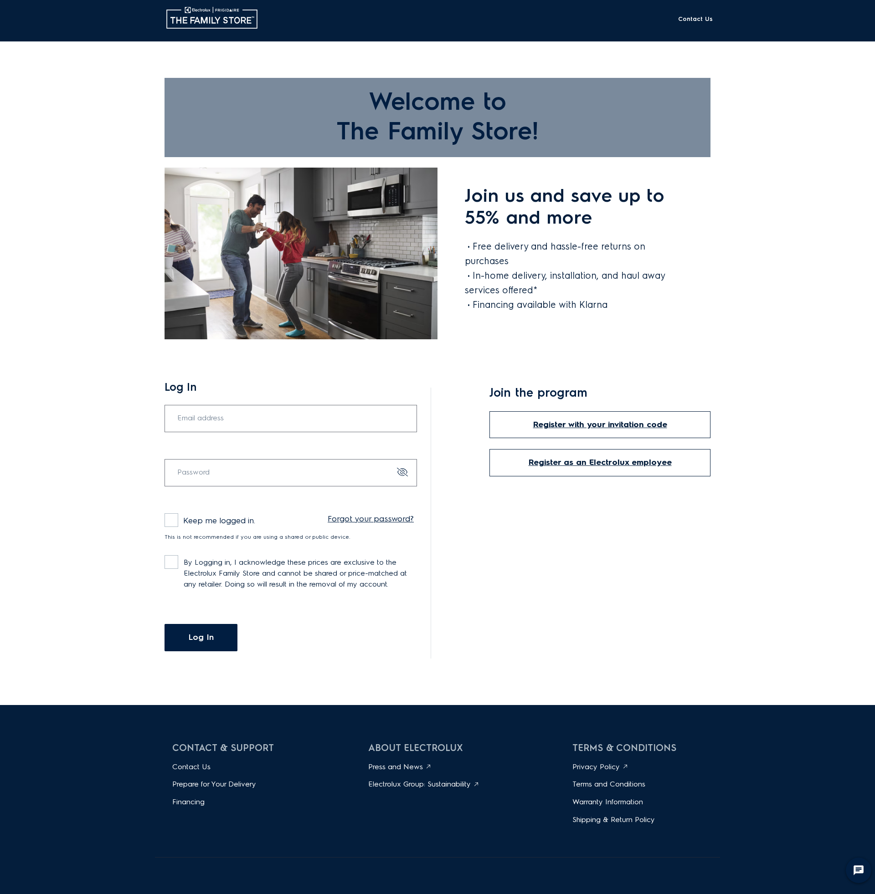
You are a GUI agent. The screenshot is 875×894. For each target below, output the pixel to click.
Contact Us (695, 18)
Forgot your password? (371, 519)
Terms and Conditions (608, 784)
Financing (188, 801)
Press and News (395, 766)
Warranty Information (607, 801)
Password (193, 472)
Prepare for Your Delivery (214, 784)
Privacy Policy (596, 766)
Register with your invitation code (600, 424)
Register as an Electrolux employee (600, 462)
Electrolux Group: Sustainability (419, 784)
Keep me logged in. (219, 521)
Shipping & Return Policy (613, 819)
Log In (201, 637)
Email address (200, 418)
